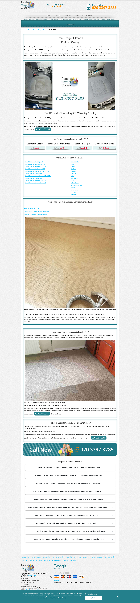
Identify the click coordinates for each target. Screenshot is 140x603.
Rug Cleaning (63, 19)
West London (26, 557)
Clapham (73, 169)
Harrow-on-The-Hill (76, 185)
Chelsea (73, 166)
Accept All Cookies (94, 598)
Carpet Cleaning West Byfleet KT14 (35, 166)
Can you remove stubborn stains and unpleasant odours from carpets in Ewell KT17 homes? (69, 507)
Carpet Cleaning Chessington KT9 (35, 178)
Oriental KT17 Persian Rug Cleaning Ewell (36, 211)
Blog (40, 560)
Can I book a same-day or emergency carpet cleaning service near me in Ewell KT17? (69, 531)
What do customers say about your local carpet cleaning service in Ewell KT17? (69, 539)
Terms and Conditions (69, 560)
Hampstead (74, 190)
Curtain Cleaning (87, 19)
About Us (57, 15)
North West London (58, 557)
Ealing (72, 180)
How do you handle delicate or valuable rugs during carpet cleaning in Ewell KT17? (69, 491)
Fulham (73, 164)
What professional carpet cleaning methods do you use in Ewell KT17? (69, 467)
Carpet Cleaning (28, 19)
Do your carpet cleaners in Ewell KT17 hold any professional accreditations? (69, 483)
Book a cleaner (87, 15)
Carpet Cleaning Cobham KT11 (34, 173)
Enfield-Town (75, 183)
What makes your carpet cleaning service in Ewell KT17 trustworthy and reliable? (69, 499)
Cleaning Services (70, 24)
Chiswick (73, 171)
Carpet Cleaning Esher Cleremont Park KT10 (38, 176)
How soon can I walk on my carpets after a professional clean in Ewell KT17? (69, 515)
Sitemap (56, 580)
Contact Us (67, 15)
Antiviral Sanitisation (41, 19)
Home (49, 15)
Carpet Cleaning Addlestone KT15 (35, 164)
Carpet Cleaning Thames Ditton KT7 (35, 183)
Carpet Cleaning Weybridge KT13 (35, 169)
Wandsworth (75, 162)
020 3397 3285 (104, 7)
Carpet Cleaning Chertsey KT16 (34, 162)
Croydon (73, 192)
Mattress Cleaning (99, 19)
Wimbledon (74, 178)
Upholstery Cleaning (75, 19)
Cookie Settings (91, 594)
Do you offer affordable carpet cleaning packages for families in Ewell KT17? (69, 523)
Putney (73, 176)
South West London (84, 557)
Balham (73, 188)
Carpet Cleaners (53, 19)
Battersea (74, 195)
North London (36, 557)
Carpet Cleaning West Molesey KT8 (35, 180)
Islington (73, 173)
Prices (77, 15)
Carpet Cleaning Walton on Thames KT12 (37, 171)
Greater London (97, 557)
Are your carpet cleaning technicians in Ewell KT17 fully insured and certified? (69, 475)
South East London (109, 557)
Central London (71, 557)
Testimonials (33, 560)
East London (46, 557)
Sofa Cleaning (110, 19)
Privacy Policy (56, 560)
